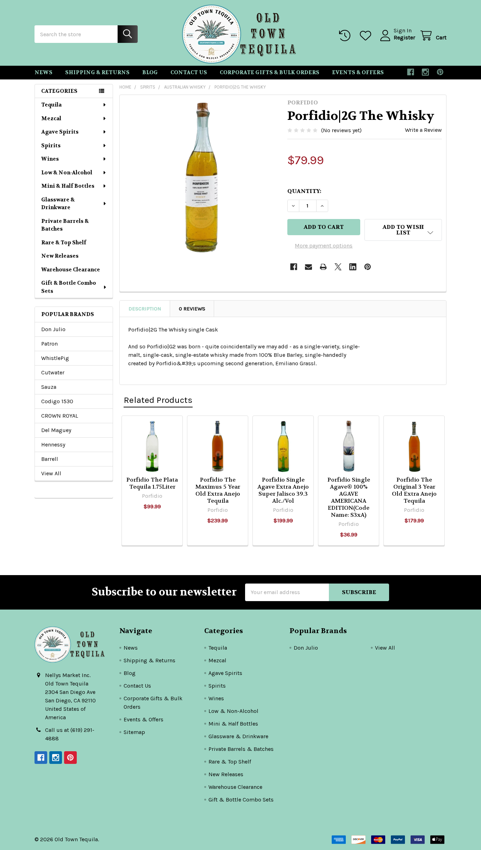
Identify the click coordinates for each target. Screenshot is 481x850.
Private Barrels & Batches (65, 225)
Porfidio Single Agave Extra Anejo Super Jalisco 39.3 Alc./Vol (283, 490)
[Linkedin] (352, 266)
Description (145, 308)
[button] (403, 230)
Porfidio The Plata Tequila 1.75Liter (152, 483)
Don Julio (53, 329)
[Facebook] (410, 72)
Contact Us (188, 72)
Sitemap (134, 732)
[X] (338, 266)
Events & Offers (358, 72)
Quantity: (304, 191)
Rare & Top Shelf (63, 242)
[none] (201, 176)
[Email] (308, 266)
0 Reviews (192, 308)
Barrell (49, 459)
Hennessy (53, 444)
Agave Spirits (60, 131)
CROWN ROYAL (59, 415)
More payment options (323, 245)
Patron (49, 343)
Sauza (48, 387)
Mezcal (51, 118)
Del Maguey (56, 430)
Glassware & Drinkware (58, 203)
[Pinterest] (440, 72)
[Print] (323, 266)
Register (404, 37)
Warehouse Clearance (70, 269)
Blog (150, 72)
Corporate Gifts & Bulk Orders (269, 72)
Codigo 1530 (57, 401)
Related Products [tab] (158, 400)
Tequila (51, 104)
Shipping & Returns (97, 72)
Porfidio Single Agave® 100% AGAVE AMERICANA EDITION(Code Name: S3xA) (348, 497)
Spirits (51, 145)
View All (51, 473)
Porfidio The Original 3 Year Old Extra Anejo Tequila (414, 490)
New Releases (60, 255)
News (43, 72)
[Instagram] (425, 72)
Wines (50, 158)
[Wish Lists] (367, 35)
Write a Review (423, 130)
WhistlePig (55, 358)
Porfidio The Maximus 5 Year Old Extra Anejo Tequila (217, 490)
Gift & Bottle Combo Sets (68, 287)
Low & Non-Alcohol (66, 172)
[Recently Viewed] (346, 35)
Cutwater (52, 372)
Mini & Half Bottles (67, 185)
